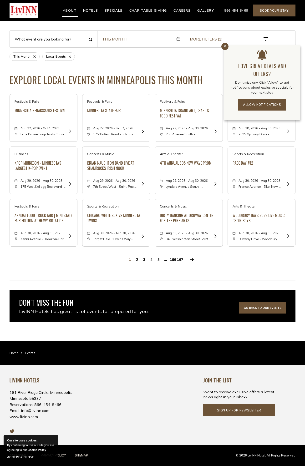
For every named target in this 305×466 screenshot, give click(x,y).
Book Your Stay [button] (274, 10)
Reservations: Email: (41, 404)
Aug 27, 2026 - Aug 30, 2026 (187, 128)
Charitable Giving (148, 10)
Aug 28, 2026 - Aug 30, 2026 (259, 128)
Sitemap (81, 455)
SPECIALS (113, 10)
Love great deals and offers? (262, 69)
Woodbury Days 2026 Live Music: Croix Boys (259, 218)
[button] (262, 308)
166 (173, 259)
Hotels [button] (90, 10)
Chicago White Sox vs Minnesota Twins (113, 218)
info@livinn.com (35, 410)
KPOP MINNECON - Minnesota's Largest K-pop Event (38, 165)
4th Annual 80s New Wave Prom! (186, 163)
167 (180, 259)
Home (14, 353)
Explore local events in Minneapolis (106, 80)
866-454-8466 (236, 10)
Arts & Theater (171, 154)
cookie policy (37, 450)
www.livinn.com (24, 416)
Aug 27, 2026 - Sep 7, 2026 (113, 128)
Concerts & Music (100, 154)
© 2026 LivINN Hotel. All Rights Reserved (265, 455)
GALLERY (205, 10)
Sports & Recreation (248, 154)
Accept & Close (20, 457)
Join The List (217, 380)
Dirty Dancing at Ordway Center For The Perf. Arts (187, 218)
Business (21, 154)
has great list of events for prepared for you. (84, 311)
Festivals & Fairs (27, 101)
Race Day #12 (243, 163)
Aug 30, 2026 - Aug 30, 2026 (259, 180)
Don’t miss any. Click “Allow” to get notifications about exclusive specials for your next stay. (262, 87)
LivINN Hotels (25, 380)
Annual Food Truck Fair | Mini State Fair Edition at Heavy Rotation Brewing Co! (43, 218)
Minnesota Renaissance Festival (40, 110)
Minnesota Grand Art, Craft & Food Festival (184, 113)
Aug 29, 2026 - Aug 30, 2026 (41, 180)
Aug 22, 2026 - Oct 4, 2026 (40, 128)
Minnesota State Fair (104, 110)
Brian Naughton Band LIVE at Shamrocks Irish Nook (110, 165)
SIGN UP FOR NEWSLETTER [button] (239, 412)
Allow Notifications (262, 104)
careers (182, 10)
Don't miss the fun (46, 302)
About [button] (69, 10)
